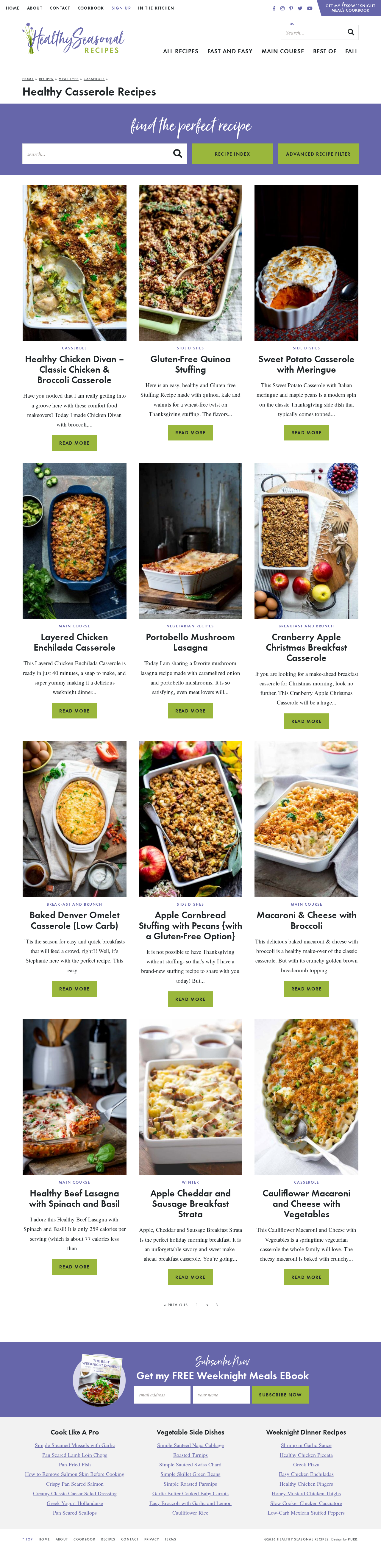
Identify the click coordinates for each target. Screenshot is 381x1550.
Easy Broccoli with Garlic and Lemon (190, 1503)
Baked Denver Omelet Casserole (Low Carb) (74, 919)
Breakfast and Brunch (306, 626)
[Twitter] (300, 8)
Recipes (46, 79)
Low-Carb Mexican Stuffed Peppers (306, 1512)
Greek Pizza (306, 1464)
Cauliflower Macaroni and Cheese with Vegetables (306, 1203)
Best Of (324, 51)
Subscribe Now (280, 1395)
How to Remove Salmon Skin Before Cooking (74, 1473)
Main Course (283, 51)
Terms (171, 1539)
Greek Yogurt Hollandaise (75, 1503)
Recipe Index (232, 154)
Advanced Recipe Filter (318, 154)
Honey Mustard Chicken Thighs (306, 1493)
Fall (351, 51)
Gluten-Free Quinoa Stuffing (190, 363)
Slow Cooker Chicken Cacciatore (306, 1503)
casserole (94, 79)
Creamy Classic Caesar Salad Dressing (75, 1493)
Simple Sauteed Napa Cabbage (190, 1445)
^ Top (27, 1539)
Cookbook (91, 8)
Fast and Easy (230, 51)
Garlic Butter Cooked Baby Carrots (190, 1493)
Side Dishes (190, 348)
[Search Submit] (351, 32)
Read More (78, 445)
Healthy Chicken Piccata (306, 1454)
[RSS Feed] (292, 24)
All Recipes (181, 51)
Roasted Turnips (190, 1454)
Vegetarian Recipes (190, 626)
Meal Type (69, 79)
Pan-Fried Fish (75, 1464)
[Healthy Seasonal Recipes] (73, 53)
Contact (60, 8)
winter (190, 1182)
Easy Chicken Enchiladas (306, 1473)
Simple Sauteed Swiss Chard (190, 1464)
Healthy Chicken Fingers (306, 1483)
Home (13, 8)
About (34, 8)
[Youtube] (309, 8)
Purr (352, 1539)
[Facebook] (275, 8)
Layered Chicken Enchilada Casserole (74, 641)
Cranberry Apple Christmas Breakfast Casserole (306, 647)
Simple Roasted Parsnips (190, 1483)
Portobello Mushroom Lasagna (190, 641)
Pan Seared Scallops (75, 1512)
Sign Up (121, 8)
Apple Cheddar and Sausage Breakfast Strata (190, 1203)
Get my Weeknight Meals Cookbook (351, 6)
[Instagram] (283, 8)
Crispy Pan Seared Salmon (75, 1483)
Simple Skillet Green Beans (190, 1473)
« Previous (176, 1304)
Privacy (151, 1539)
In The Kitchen (156, 8)
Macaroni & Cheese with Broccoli (307, 919)
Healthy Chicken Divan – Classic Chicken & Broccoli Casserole (74, 369)
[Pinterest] (292, 8)
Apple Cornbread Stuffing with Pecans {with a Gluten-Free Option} (190, 925)
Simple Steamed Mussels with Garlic (75, 1445)
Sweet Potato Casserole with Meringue (306, 363)
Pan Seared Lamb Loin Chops (74, 1454)
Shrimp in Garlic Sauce (306, 1445)
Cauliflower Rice (190, 1512)
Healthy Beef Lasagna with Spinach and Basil (74, 1198)
